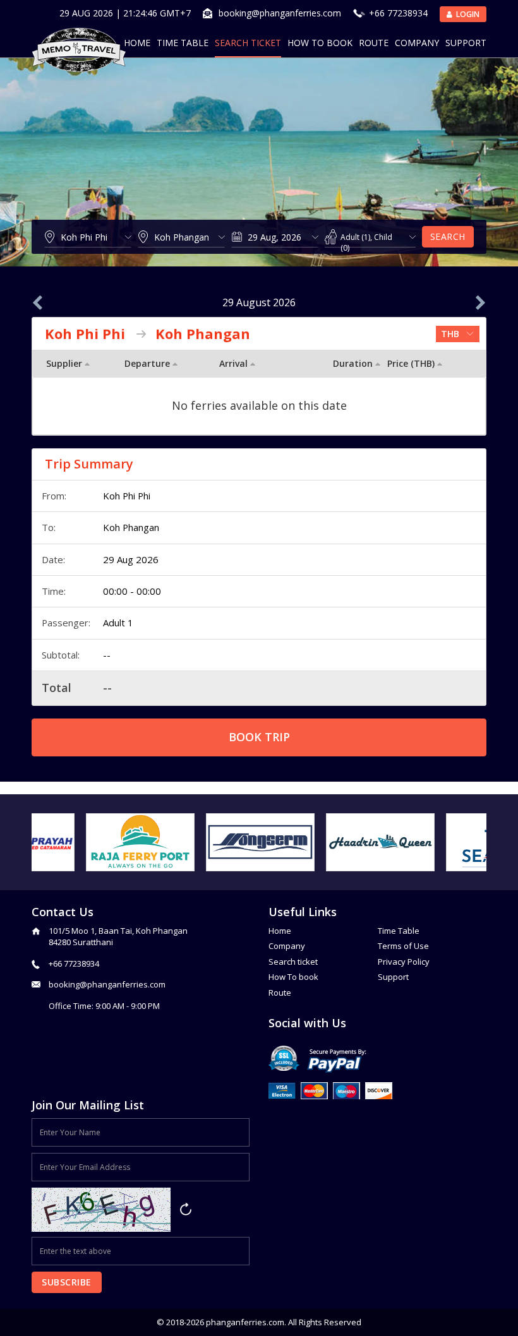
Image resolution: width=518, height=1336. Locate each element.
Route (373, 43)
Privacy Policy (404, 961)
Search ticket (293, 961)
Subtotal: (61, 654)
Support (465, 43)
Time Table (182, 43)
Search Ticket (248, 43)
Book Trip (259, 736)
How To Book (319, 43)
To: (49, 527)
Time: (54, 591)
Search (448, 236)
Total (56, 687)
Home (137, 43)
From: (54, 495)
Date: (53, 559)
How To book (293, 976)
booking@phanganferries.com (280, 13)
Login (466, 14)
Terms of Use (403, 945)
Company (417, 43)
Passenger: (66, 622)
